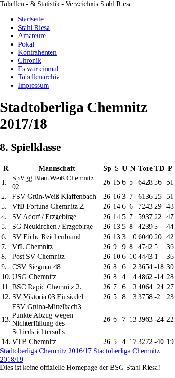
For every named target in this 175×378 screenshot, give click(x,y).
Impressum (33, 85)
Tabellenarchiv (39, 77)
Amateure (32, 35)
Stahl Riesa (34, 27)
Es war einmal (38, 69)
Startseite (31, 19)
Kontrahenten (37, 52)
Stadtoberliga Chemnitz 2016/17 (46, 351)
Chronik (29, 60)
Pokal (26, 44)
